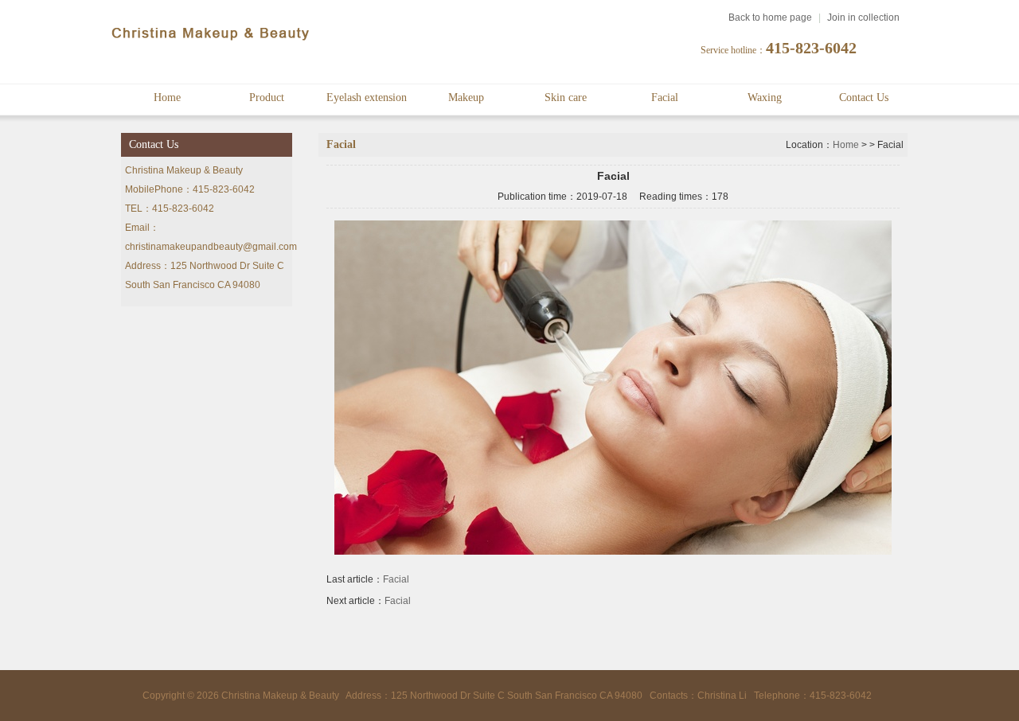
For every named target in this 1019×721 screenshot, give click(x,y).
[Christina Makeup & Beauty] (210, 43)
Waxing (765, 97)
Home (167, 97)
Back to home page (770, 17)
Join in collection (863, 17)
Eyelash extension (366, 97)
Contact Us (863, 97)
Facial (664, 97)
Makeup (466, 97)
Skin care (566, 97)
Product (266, 97)
